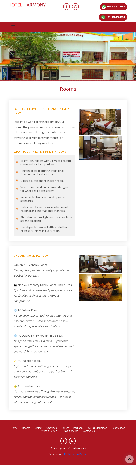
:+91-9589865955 (115, 17)
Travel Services (70, 430)
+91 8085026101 (115, 6)
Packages (78, 427)
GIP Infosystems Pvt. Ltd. (75, 453)
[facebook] (66, 6)
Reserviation (118, 427)
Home (14, 427)
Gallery (65, 427)
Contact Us (89, 430)
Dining (38, 427)
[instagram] (75, 6)
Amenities (51, 427)
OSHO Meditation (97, 427)
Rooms (26, 427)
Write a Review (49, 430)
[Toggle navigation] (13, 27)
